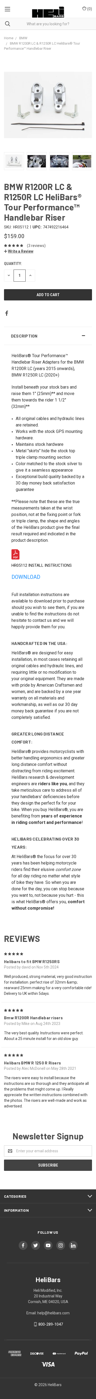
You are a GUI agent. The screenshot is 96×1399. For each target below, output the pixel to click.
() (89, 9)
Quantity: (13, 263)
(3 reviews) (36, 245)
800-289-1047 (50, 1324)
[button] (48, 336)
